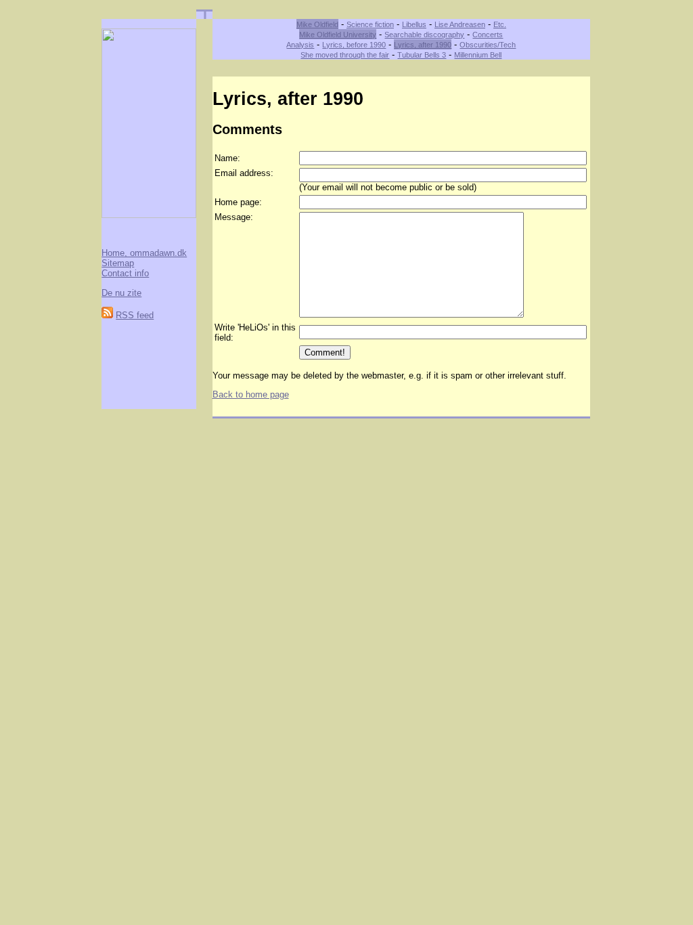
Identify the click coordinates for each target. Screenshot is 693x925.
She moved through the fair (344, 55)
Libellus (414, 24)
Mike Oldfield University (337, 34)
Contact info (125, 273)
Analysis (300, 45)
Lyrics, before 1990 (354, 45)
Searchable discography (424, 34)
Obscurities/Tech (488, 45)
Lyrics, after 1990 (422, 45)
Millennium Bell (477, 55)
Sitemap (118, 263)
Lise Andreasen (459, 24)
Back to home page (251, 394)
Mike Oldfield (317, 24)
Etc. (499, 24)
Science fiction (370, 24)
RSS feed (135, 315)
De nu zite (121, 293)
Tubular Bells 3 (421, 55)
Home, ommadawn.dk (144, 253)
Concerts (487, 34)
